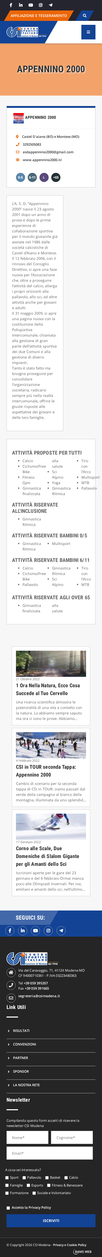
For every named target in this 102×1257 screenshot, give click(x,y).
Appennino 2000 (40, 117)
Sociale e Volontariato (54, 1192)
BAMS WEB (83, 1251)
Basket (55, 1177)
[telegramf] (61, 930)
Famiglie (16, 1185)
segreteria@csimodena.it (39, 996)
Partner (20, 1057)
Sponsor (21, 1071)
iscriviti (51, 1220)
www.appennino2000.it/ (42, 159)
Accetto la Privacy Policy (31, 1207)
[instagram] (40, 5)
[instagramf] (48, 930)
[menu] (88, 32)
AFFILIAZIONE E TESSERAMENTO (39, 15)
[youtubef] (35, 930)
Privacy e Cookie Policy (69, 1245)
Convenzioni (24, 1044)
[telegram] (50, 5)
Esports (37, 1185)
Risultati (21, 1030)
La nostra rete (26, 1085)
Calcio (73, 1177)
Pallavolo (34, 1177)
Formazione (19, 1192)
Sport (14, 1177)
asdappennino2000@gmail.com (48, 152)
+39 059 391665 (37, 988)
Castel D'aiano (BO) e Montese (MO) (50, 136)
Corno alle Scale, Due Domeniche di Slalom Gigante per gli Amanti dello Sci (47, 856)
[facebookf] (9, 930)
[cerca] (85, 15)
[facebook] (11, 5)
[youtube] (30, 5)
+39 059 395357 (36, 983)
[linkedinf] (22, 930)
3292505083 (32, 144)
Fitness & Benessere (67, 1185)
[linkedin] (20, 5)
